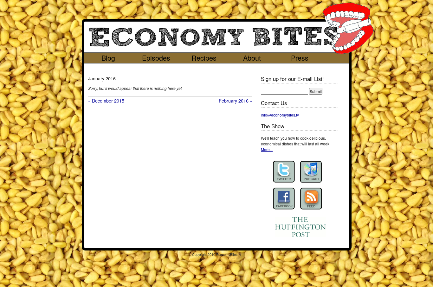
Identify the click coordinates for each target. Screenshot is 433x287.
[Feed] (311, 199)
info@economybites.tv (280, 114)
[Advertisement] (210, 68)
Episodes (156, 58)
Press (299, 58)
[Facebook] (284, 199)
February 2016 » (235, 100)
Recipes (204, 58)
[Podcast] (311, 172)
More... (267, 149)
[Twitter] (284, 172)
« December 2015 (106, 100)
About (252, 58)
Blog (108, 58)
